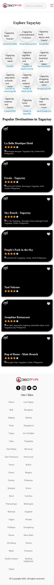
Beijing (11, 417)
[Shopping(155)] (44, 79)
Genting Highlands (28, 560)
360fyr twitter (30, 388)
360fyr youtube (35, 388)
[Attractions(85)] (10, 34)
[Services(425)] (44, 57)
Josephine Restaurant (27, 316)
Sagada (28, 511)
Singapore (29, 425)
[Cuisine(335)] (10, 102)
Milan (11, 550)
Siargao (11, 488)
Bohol (28, 464)
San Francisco (11, 456)
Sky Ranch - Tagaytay (27, 211)
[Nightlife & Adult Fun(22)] (27, 57)
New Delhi (28, 535)
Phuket (28, 519)
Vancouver (28, 456)
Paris (11, 425)
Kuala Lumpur (11, 558)
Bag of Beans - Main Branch (27, 350)
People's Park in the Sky (27, 246)
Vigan (11, 519)
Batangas (28, 503)
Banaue (11, 511)
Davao (11, 480)
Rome (11, 535)
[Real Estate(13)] (44, 102)
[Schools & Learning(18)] (10, 79)
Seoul (11, 464)
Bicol (11, 496)
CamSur (28, 496)
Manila (28, 417)
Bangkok (28, 410)
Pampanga (11, 503)
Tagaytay (28, 441)
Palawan (28, 480)
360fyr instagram (24, 388)
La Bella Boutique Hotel (27, 141)
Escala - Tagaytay (27, 176)
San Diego (11, 449)
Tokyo (11, 433)
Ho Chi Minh (28, 433)
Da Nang (11, 543)
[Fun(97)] (10, 57)
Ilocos (28, 488)
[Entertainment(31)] (27, 34)
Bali (11, 410)
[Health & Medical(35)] (27, 79)
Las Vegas (29, 402)
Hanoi (11, 402)
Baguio (28, 472)
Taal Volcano (27, 281)
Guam (11, 472)
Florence (28, 550)
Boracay (29, 449)
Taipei (11, 569)
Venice (28, 543)
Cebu (11, 441)
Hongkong (29, 527)
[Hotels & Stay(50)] (27, 102)
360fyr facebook (19, 388)
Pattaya (11, 527)
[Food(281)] (44, 34)
